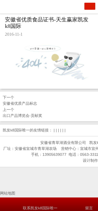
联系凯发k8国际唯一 (40, 208)
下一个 (20, 100)
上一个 (22, 112)
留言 (89, 208)
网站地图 (7, 193)
